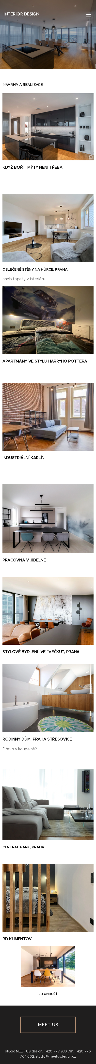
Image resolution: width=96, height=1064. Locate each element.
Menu (89, 16)
